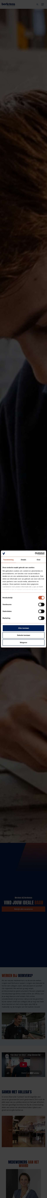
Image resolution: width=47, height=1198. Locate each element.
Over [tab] (38, 560)
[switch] (41, 604)
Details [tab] (23, 560)
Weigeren (23, 642)
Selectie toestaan (23, 635)
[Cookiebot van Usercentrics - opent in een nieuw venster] (34, 553)
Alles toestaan (23, 628)
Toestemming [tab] (8, 560)
